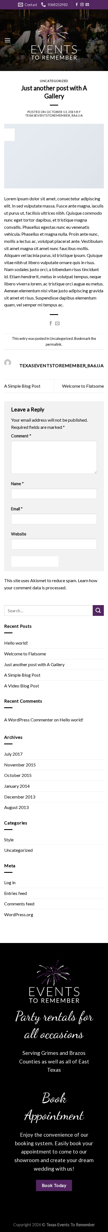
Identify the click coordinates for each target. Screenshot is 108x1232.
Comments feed (19, 903)
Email (17, 508)
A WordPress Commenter (28, 719)
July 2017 (13, 753)
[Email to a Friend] (57, 323)
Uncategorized (54, 81)
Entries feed (15, 893)
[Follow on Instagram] (82, 5)
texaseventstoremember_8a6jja (54, 115)
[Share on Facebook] (50, 323)
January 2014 (17, 786)
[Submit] (98, 610)
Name (17, 483)
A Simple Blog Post (22, 385)
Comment (21, 436)
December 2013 (19, 796)
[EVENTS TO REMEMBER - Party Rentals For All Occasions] (54, 40)
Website (18, 534)
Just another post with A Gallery (34, 664)
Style (9, 839)
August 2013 (16, 807)
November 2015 (20, 764)
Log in (10, 882)
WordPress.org (18, 914)
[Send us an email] (87, 5)
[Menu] (7, 40)
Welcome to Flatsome (83, 385)
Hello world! (16, 642)
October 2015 (18, 775)
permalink (53, 344)
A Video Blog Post (21, 685)
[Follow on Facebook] (76, 5)
